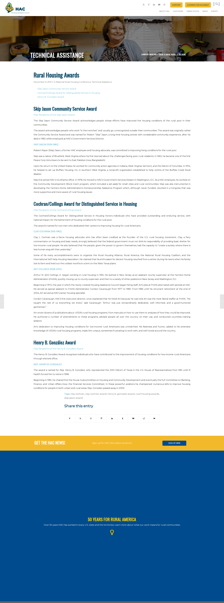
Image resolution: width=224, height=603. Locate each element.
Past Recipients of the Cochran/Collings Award (57, 210)
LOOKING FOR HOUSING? (198, 5)
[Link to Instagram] (164, 4)
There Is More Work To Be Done (172, 54)
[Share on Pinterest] (101, 418)
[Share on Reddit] (144, 418)
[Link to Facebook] (149, 4)
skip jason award (73, 398)
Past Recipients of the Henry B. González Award (58, 348)
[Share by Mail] (154, 418)
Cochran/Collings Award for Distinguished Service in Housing (68, 93)
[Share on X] (80, 418)
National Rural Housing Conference (73, 82)
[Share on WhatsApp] (91, 418)
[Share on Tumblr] (122, 418)
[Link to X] (144, 4)
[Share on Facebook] (69, 418)
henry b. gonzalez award (121, 394)
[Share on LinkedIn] (112, 418)
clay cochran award (96, 394)
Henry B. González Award (50, 97)
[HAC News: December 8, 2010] (2, 301)
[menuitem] (176, 5)
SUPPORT (176, 5)
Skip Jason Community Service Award (56, 89)
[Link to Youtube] (159, 4)
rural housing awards (147, 394)
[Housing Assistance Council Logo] (17, 8)
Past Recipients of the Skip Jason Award (54, 115)
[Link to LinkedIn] (154, 4)
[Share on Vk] (133, 418)
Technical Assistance (102, 82)
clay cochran (77, 394)
